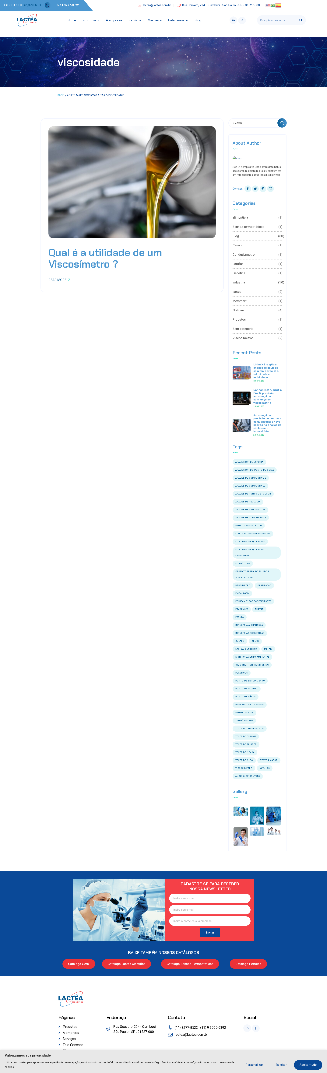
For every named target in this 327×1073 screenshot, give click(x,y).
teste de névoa (245, 752)
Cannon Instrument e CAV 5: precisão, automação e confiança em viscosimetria (267, 396)
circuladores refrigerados (252, 533)
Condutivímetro (258, 254)
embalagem (242, 593)
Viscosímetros (258, 338)
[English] (267, 5)
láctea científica (246, 649)
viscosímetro (243, 768)
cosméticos (242, 563)
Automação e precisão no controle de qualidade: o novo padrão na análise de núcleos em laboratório (267, 423)
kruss (255, 641)
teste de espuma (245, 736)
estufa (239, 617)
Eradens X (241, 609)
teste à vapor (269, 760)
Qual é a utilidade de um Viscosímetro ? (105, 258)
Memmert (258, 301)
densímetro (242, 585)
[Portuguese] (272, 5)
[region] (163, 1061)
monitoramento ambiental (252, 657)
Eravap (259, 609)
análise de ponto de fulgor (253, 493)
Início (61, 95)
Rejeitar (281, 1065)
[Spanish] (278, 5)
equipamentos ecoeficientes (253, 601)
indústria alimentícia (249, 625)
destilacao (264, 585)
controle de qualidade (250, 541)
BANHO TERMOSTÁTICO (248, 525)
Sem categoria (258, 328)
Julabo (239, 641)
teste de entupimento (249, 728)
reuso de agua (244, 712)
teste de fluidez (246, 744)
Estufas (258, 264)
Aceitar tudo (308, 1065)
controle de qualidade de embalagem (252, 552)
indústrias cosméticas (249, 633)
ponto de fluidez (246, 688)
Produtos (258, 319)
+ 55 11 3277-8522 (66, 5)
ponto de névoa (245, 696)
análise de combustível (250, 485)
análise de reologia (247, 501)
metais (268, 649)
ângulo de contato (247, 776)
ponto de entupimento (250, 680)
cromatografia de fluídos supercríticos (252, 574)
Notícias (258, 310)
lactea (258, 291)
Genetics (258, 273)
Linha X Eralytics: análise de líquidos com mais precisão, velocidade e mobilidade (266, 371)
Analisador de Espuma (249, 462)
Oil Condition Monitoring (252, 665)
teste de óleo (244, 760)
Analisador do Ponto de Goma (254, 470)
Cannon (258, 245)
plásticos (241, 672)
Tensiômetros (244, 720)
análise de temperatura (250, 509)
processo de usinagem (249, 704)
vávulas (265, 768)
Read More (57, 280)
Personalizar (254, 1065)
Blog (258, 236)
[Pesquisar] (301, 20)
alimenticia (258, 217)
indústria (258, 282)
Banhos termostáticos (258, 226)
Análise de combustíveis (250, 478)
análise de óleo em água (250, 517)
